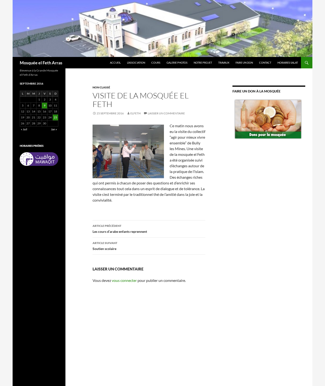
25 (55, 117)
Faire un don (244, 62)
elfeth (135, 113)
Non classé (101, 87)
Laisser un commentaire (166, 113)
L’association (136, 62)
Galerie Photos (177, 62)
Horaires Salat (287, 62)
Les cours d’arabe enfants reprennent (120, 229)
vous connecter (124, 280)
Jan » (54, 129)
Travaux (223, 62)
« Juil (24, 129)
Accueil (115, 62)
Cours (155, 62)
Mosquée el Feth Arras (41, 62)
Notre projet (203, 62)
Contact (265, 62)
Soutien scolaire (105, 246)
